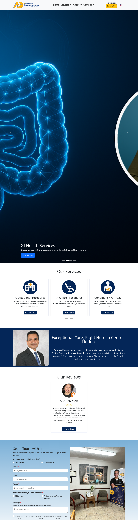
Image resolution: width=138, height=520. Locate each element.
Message (32, 503)
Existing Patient (50, 462)
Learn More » (30, 312)
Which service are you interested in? (28, 493)
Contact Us (111, 6)
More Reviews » (69, 429)
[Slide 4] (74, 260)
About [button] (76, 4)
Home (56, 4)
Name (16, 466)
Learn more (110, 255)
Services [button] (65, 4)
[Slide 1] (63, 260)
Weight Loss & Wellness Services (53, 497)
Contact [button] (87, 4)
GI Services (19, 496)
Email (15, 475)
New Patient (19, 462)
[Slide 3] (70, 260)
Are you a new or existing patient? (27, 459)
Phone (16, 484)
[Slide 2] (67, 260)
